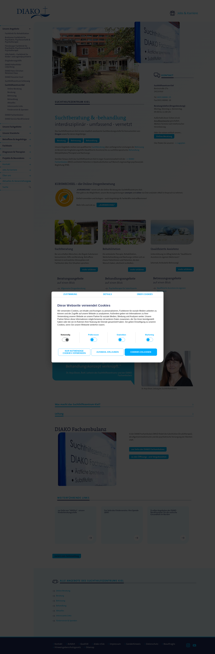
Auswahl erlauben (107, 352)
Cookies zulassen (140, 352)
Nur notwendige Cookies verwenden (74, 352)
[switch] (93, 340)
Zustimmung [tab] (70, 294)
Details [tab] (107, 294)
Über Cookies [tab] (145, 294)
